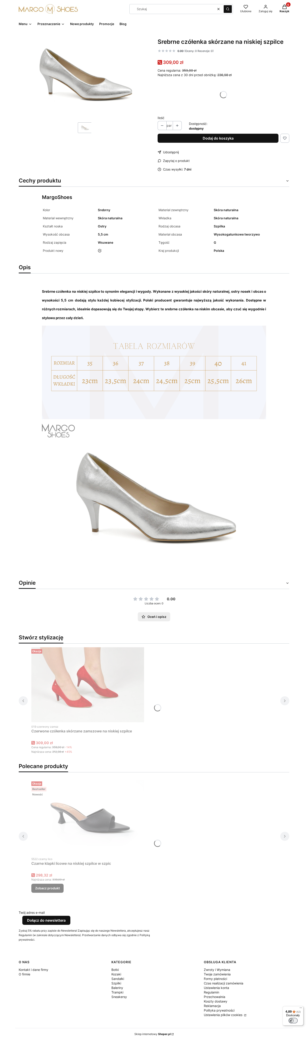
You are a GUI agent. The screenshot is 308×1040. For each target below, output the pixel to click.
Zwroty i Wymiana (217, 970)
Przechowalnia (214, 997)
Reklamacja (212, 1006)
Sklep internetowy (152, 1034)
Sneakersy (119, 997)
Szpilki (116, 983)
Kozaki (116, 974)
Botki (115, 970)
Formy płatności (215, 979)
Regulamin (211, 992)
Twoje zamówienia (217, 974)
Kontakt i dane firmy (33, 970)
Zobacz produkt (47, 888)
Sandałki (117, 979)
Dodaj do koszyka (218, 138)
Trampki (117, 992)
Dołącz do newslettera (46, 920)
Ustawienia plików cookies (223, 1015)
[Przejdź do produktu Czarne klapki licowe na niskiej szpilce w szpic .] (87, 817)
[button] (228, 9)
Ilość (161, 118)
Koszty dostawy (215, 1001)
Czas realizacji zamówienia (223, 983)
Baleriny (117, 988)
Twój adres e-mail (32, 912)
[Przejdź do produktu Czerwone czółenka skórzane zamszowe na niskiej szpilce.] (87, 684)
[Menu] (300, 1009)
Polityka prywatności (219, 1010)
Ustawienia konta (216, 988)
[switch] (293, 1020)
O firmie (24, 974)
